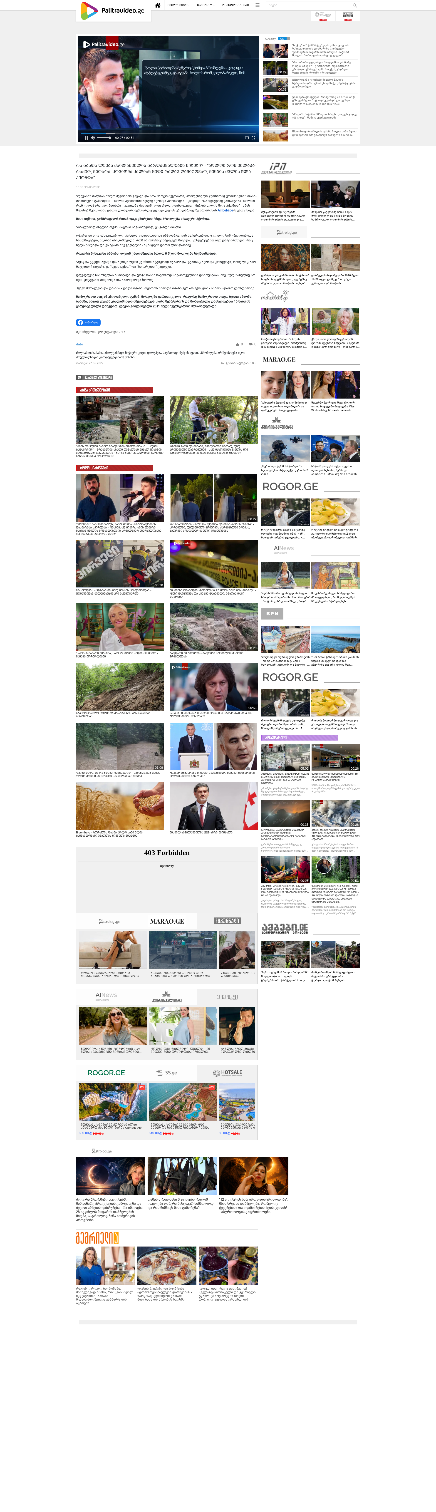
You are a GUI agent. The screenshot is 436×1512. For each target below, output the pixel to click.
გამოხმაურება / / (241, 363)
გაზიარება (91, 322)
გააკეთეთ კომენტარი (98, 378)
